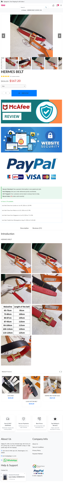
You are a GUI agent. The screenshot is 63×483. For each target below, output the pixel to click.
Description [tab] (24, 228)
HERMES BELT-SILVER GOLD (52, 395)
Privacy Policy (36, 450)
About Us (35, 444)
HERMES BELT (6, 239)
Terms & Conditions (38, 447)
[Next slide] (61, 371)
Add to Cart (25, 93)
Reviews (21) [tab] (37, 228)
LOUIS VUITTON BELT (31, 401)
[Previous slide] (59, 371)
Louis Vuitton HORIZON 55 (17, 477)
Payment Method (37, 453)
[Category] (61, 5)
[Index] (53, 5)
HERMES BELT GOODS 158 (34, 10)
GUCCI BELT (11, 395)
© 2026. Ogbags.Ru (37, 475)
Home (24, 10)
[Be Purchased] (5, 477)
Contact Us (4, 470)
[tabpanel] (10, 388)
